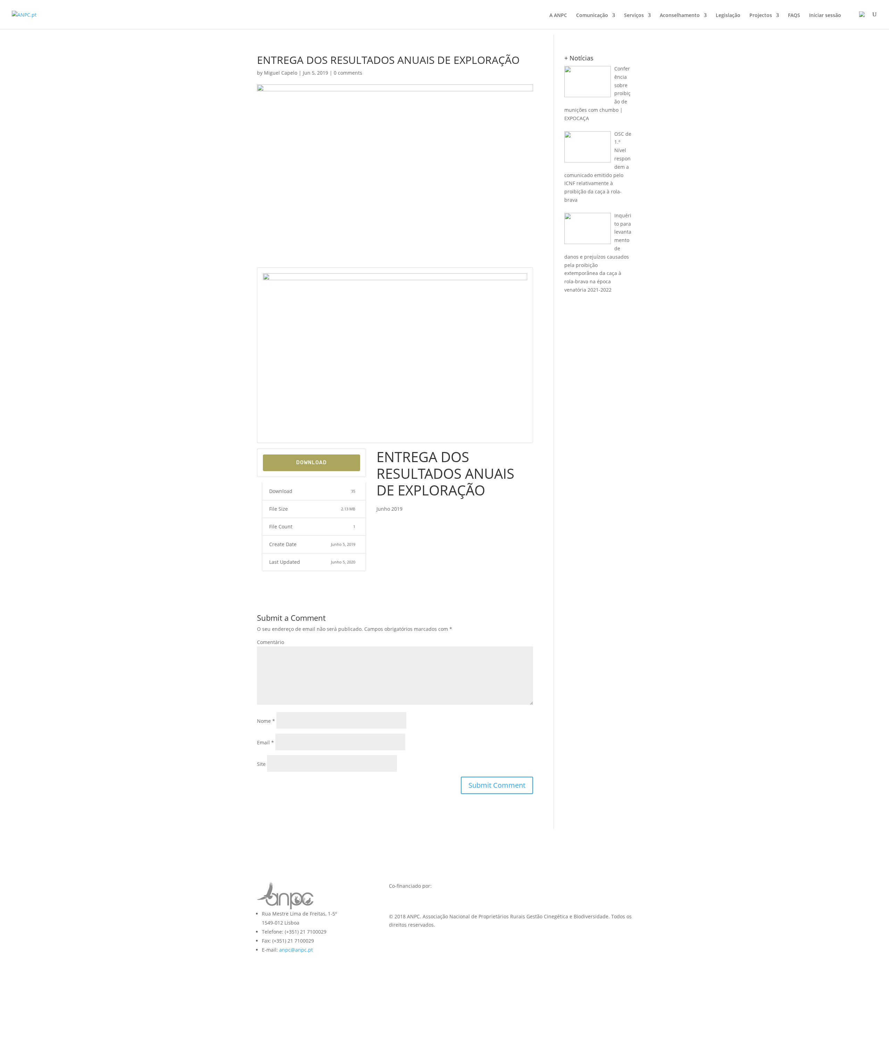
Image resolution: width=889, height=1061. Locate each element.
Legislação (728, 15)
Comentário (270, 642)
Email (265, 742)
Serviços (634, 15)
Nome (266, 721)
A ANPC (558, 15)
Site (261, 764)
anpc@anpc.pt (296, 949)
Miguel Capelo (280, 72)
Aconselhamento (680, 15)
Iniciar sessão (825, 15)
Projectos (760, 15)
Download (311, 463)
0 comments (348, 72)
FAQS (794, 15)
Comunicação (592, 15)
